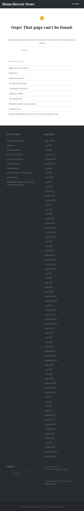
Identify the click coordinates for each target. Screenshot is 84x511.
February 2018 (50, 383)
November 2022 (51, 228)
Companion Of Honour (18, 88)
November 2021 (51, 260)
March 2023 (49, 218)
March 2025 (49, 177)
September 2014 (51, 452)
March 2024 (49, 191)
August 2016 (49, 433)
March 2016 (49, 438)
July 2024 (48, 182)
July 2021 (48, 273)
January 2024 (50, 196)
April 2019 (49, 342)
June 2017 (48, 401)
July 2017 (48, 397)
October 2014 (50, 447)
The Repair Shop (15, 99)
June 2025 (48, 173)
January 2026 (50, 154)
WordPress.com (59, 506)
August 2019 (49, 328)
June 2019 (48, 333)
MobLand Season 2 (16, 78)
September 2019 (51, 324)
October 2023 (50, 200)
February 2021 (50, 296)
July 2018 (48, 369)
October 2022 (50, 232)
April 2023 (49, 214)
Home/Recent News (18, 4)
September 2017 (51, 392)
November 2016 (51, 424)
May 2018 (48, 374)
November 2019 (51, 319)
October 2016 (50, 429)
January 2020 (50, 315)
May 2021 (48, 283)
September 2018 (51, 360)
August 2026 (49, 141)
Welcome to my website (18, 68)
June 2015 (48, 443)
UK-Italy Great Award (18, 83)
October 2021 (50, 264)
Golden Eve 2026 (16, 93)
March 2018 (49, 379)
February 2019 (50, 351)
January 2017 (50, 420)
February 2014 (50, 456)
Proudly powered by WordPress (30, 506)
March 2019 (49, 346)
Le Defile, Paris (15, 109)
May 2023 (48, 209)
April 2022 (49, 246)
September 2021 (51, 269)
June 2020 (48, 305)
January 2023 (50, 223)
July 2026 (48, 145)
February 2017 (50, 415)
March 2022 (49, 250)
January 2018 (50, 388)
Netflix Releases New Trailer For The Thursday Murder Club (33, 114)
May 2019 (48, 337)
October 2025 (50, 164)
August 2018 (49, 365)
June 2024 (48, 186)
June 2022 (48, 241)
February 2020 (50, 310)
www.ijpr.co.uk (50, 484)
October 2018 (50, 356)
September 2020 (51, 301)
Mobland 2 (13, 73)
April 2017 (49, 411)
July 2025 (48, 168)
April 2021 (49, 287)
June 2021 (48, 278)
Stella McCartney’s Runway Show (22, 104)
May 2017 (48, 406)
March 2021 (49, 292)
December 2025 (51, 159)
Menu (76, 4)
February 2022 (50, 255)
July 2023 (48, 205)
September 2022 (51, 237)
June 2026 (48, 150)
